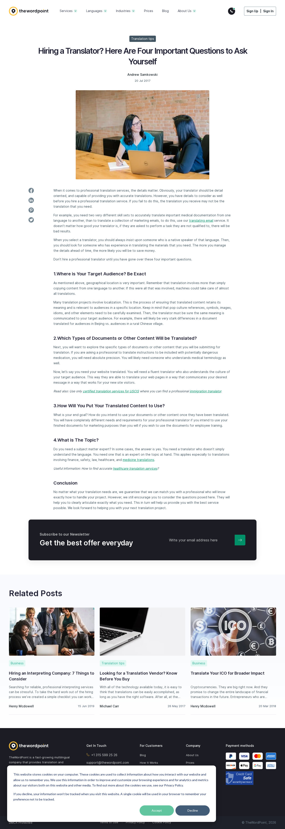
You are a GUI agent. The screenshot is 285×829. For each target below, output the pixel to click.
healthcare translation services (135, 468)
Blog (165, 11)
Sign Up (252, 11)
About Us (184, 11)
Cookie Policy (161, 822)
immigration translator (205, 391)
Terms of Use (109, 822)
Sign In (268, 11)
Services (66, 11)
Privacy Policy (135, 822)
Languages (94, 11)
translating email (201, 220)
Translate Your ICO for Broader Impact (228, 673)
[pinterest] (31, 210)
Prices (148, 11)
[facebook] (31, 190)
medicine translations (138, 460)
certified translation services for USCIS (111, 391)
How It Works (149, 762)
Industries (123, 11)
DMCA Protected (20, 822)
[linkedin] (31, 200)
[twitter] (31, 220)
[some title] (40, 745)
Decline (192, 810)
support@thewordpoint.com (107, 762)
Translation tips (142, 39)
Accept (157, 810)
